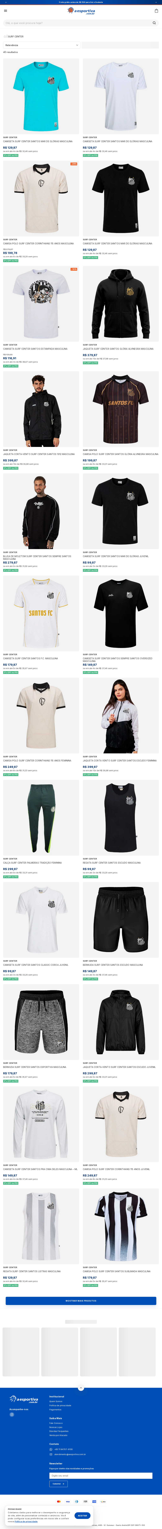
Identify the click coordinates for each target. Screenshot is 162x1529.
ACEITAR (82, 1515)
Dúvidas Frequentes (59, 1431)
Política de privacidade (60, 1405)
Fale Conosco (56, 1423)
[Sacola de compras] (156, 10)
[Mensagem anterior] (6, 2)
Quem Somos (55, 1401)
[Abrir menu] (5, 10)
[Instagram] (11, 1414)
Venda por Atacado (58, 1435)
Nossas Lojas (55, 1427)
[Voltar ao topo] (81, 1388)
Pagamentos (55, 1410)
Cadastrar (57, 1484)
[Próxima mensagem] (156, 2)
